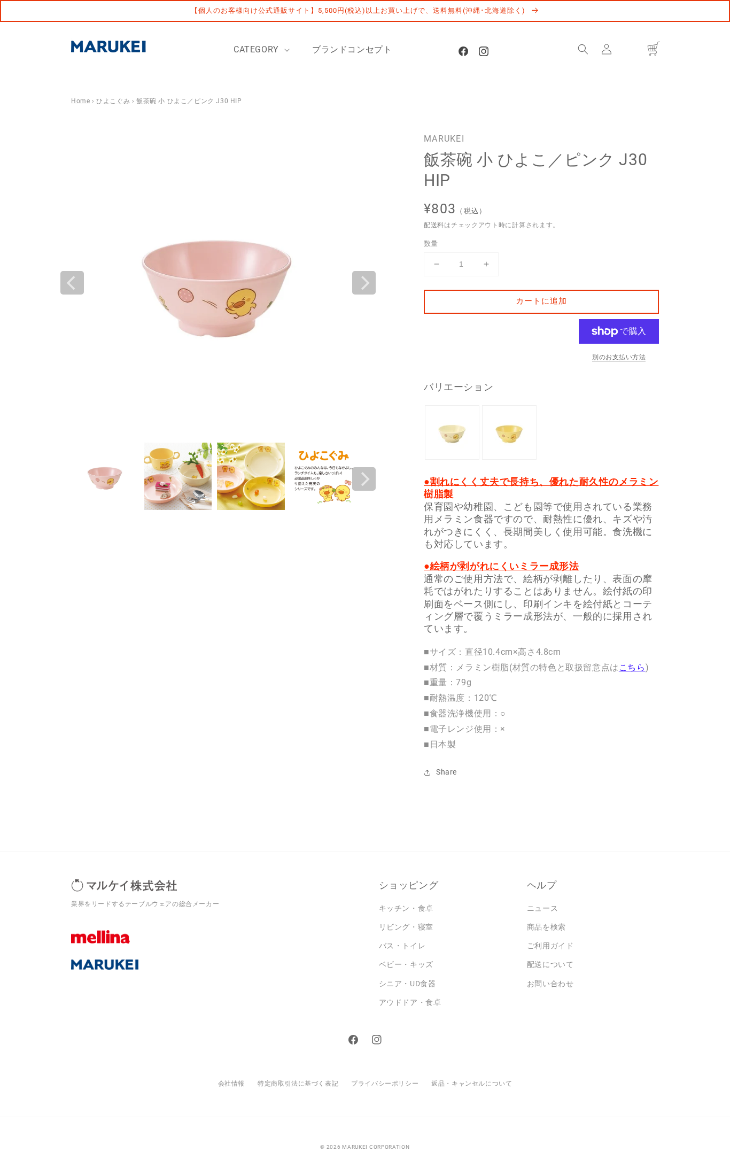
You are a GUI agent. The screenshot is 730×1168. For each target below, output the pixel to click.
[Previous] (72, 283)
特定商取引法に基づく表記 (298, 1083)
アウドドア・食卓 (410, 1002)
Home (80, 101)
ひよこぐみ (113, 101)
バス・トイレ (402, 945)
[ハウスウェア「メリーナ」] (217, 944)
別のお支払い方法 (619, 357)
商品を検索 (546, 927)
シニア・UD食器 (407, 983)
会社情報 (231, 1083)
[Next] (364, 283)
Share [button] (446, 772)
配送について (550, 964)
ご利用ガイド (550, 945)
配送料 (434, 225)
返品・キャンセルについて (471, 1083)
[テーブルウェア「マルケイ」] (217, 973)
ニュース (542, 908)
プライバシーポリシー (384, 1083)
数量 (431, 243)
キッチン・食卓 (406, 908)
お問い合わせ (550, 983)
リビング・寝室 (406, 927)
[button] (583, 49)
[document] (218, 282)
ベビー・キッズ (406, 964)
